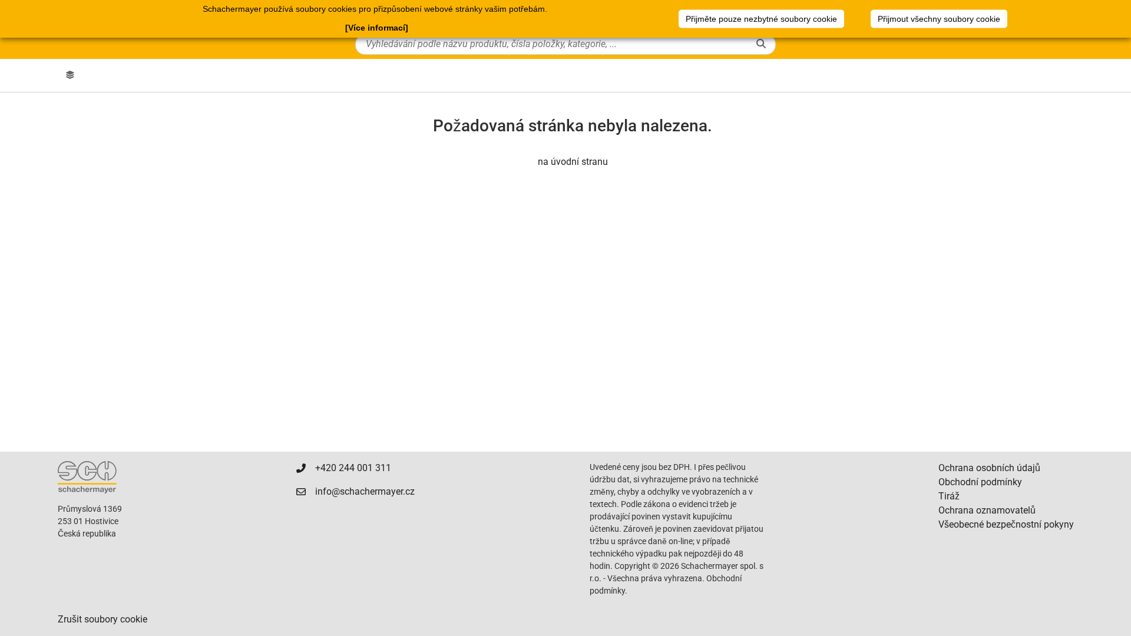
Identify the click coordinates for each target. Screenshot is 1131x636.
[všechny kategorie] (70, 75)
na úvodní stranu (573, 161)
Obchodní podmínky (980, 482)
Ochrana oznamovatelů (987, 510)
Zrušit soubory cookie (102, 619)
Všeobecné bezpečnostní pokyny (1006, 524)
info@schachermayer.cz (365, 491)
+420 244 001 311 (353, 467)
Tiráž (949, 496)
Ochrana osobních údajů (989, 467)
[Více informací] (376, 27)
